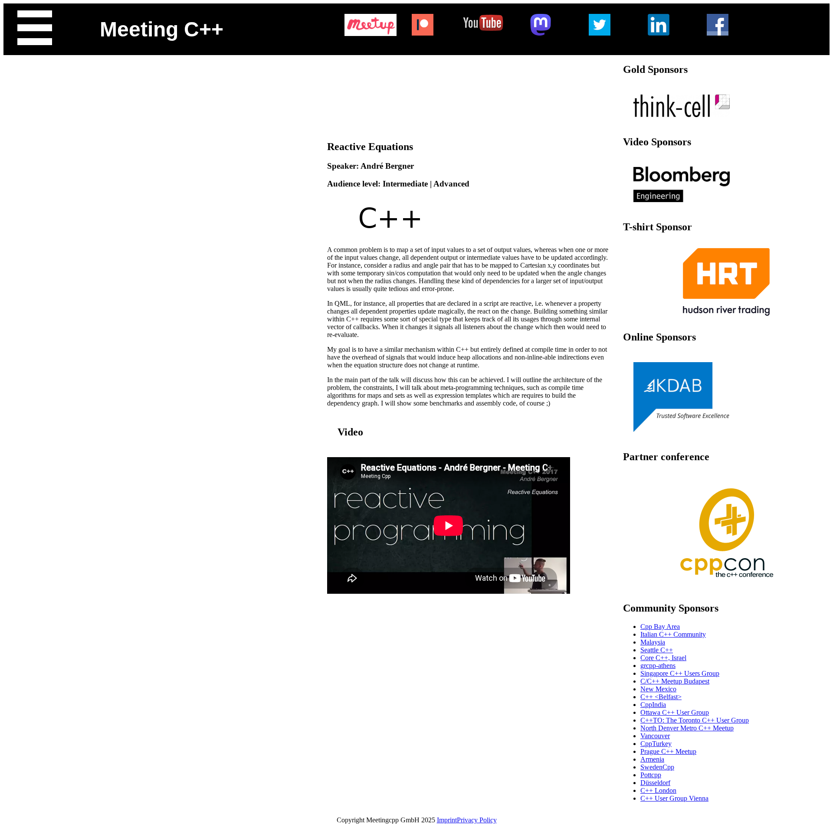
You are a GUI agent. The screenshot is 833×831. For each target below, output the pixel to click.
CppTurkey (656, 743)
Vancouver (655, 735)
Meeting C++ (161, 29)
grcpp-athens (658, 665)
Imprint (447, 820)
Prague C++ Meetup (668, 751)
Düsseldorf (655, 782)
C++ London (658, 790)
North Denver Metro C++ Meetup (687, 728)
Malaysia (652, 642)
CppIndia (653, 704)
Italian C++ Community (673, 634)
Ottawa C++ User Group (674, 712)
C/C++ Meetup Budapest (674, 681)
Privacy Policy (477, 820)
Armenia (652, 759)
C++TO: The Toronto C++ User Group (694, 720)
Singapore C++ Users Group (679, 673)
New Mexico (658, 689)
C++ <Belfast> (661, 696)
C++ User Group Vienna (674, 798)
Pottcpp (650, 775)
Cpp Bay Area (660, 626)
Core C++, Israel (663, 657)
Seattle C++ (656, 650)
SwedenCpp (657, 767)
